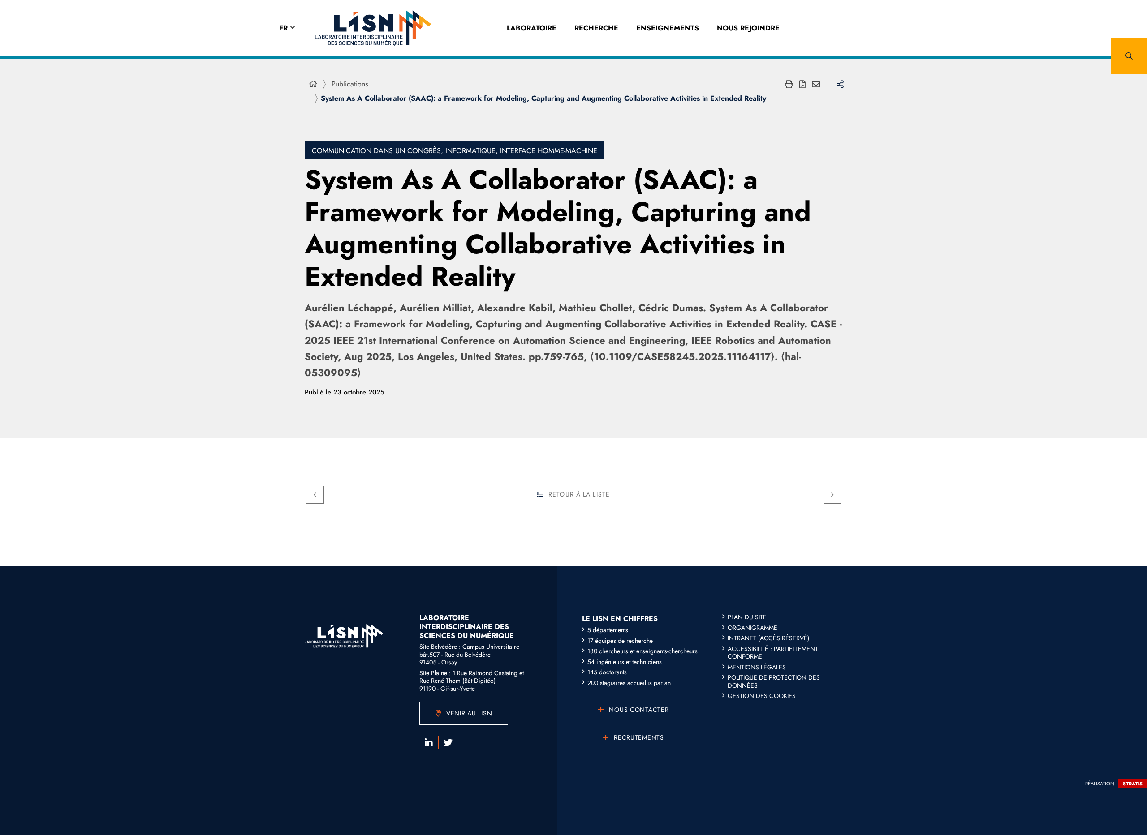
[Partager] (840, 84)
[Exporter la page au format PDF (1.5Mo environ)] (802, 84)
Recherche (596, 28)
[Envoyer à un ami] (816, 84)
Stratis (1133, 783)
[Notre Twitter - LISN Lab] (448, 742)
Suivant (832, 495)
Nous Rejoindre (748, 28)
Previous (315, 495)
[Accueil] (313, 84)
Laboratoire (531, 28)
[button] (1129, 56)
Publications (350, 84)
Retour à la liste (579, 494)
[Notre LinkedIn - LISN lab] (429, 742)
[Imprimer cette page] (789, 84)
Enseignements (667, 28)
